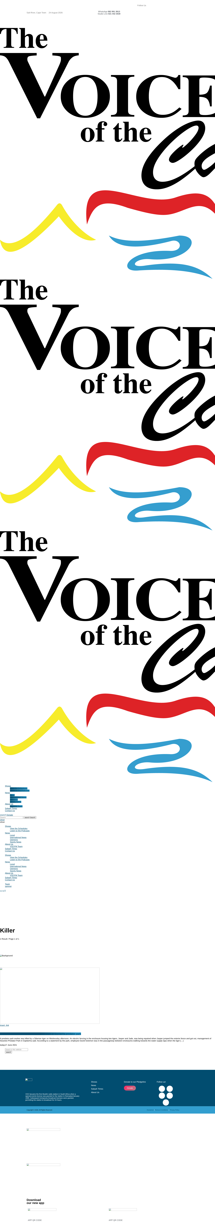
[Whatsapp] (166, 19)
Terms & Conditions (161, 1110)
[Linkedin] (180, 12)
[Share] (207, 2)
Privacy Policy (174, 1110)
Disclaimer (150, 1110)
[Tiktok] (173, 12)
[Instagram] (166, 12)
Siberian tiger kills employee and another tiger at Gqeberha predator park (40, 1033)
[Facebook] (166, 5)
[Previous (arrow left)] (4, 612)
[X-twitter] (173, 5)
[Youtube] (180, 5)
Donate (9, 815)
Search (30, 817)
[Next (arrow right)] (210, 612)
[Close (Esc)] (212, 2)
